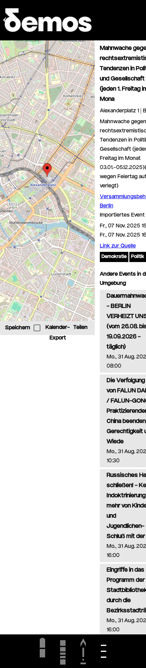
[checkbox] (37, 328)
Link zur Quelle (118, 246)
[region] (47, 180)
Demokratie (114, 257)
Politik (137, 257)
